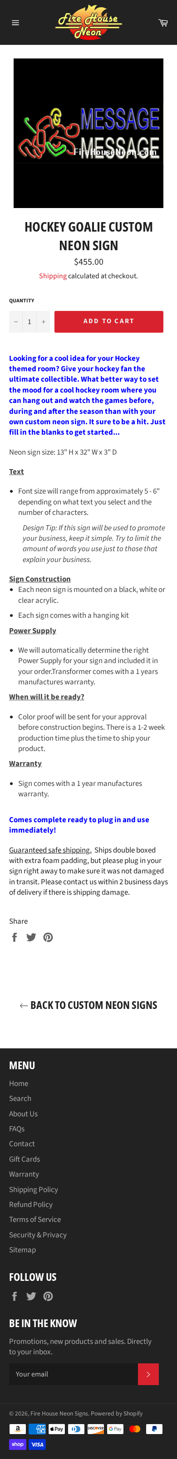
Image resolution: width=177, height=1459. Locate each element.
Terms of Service (35, 1219)
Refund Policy (31, 1204)
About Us (23, 1114)
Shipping (53, 276)
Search (20, 1098)
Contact (22, 1144)
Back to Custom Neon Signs (93, 1004)
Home (18, 1083)
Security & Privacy (38, 1235)
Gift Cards (24, 1159)
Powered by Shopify (117, 1413)
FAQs (17, 1129)
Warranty (24, 1174)
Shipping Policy (33, 1189)
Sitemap (22, 1250)
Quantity (21, 301)
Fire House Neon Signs (59, 1413)
